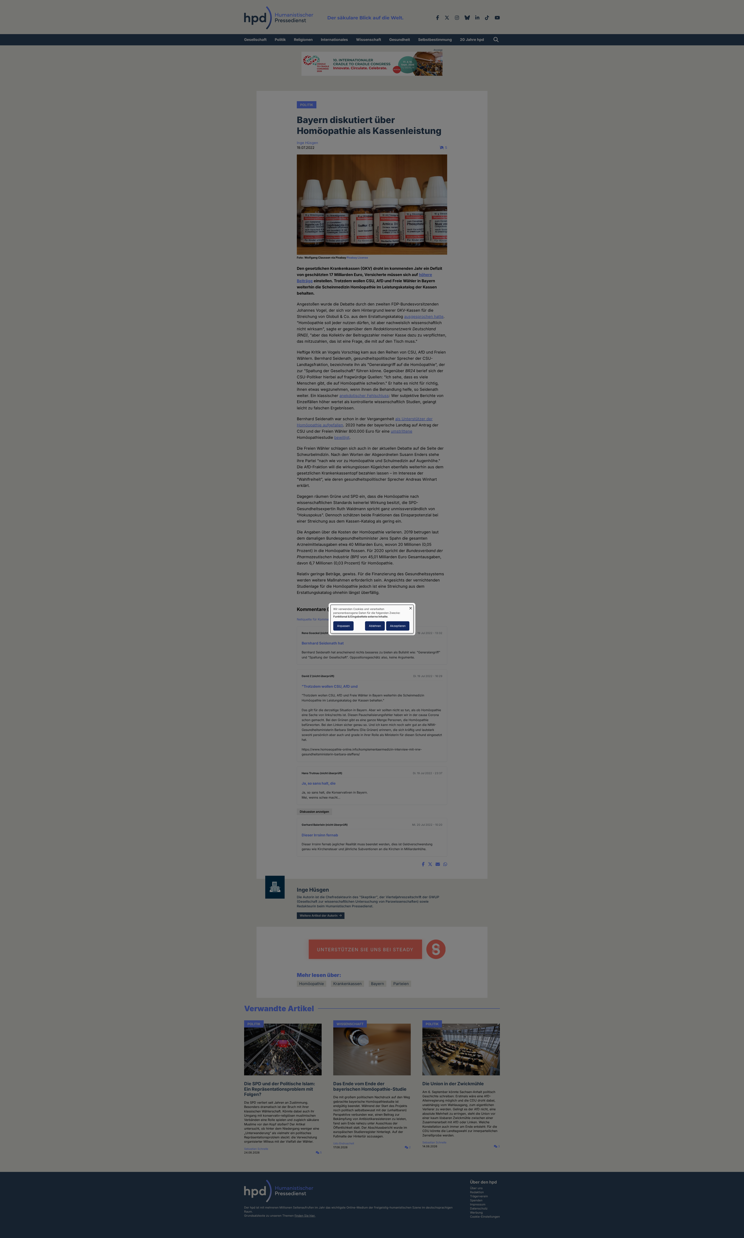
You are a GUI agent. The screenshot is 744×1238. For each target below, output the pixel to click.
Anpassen (343, 625)
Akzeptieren (398, 625)
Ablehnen (375, 625)
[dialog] (372, 619)
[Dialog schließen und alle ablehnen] (410, 607)
